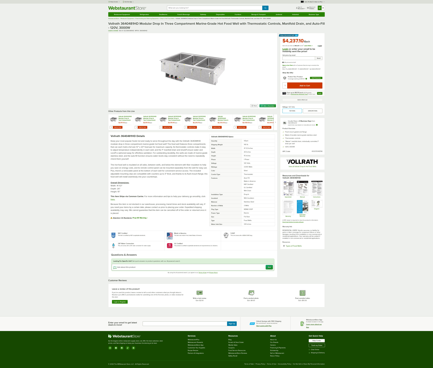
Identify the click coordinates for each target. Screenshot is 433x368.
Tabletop (203, 14)
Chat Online (315, 349)
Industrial (295, 14)
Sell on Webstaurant (277, 353)
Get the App (128, 2)
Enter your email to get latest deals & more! (122, 323)
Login (285, 49)
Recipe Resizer (193, 350)
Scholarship (274, 350)
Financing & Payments (278, 348)
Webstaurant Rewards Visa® (299, 94)
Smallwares (163, 14)
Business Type (314, 14)
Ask (269, 267)
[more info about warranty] (306, 79)
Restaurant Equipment (122, 14)
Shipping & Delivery (318, 353)
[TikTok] (127, 348)
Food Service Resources (237, 350)
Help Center (114, 2)
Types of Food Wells (300, 246)
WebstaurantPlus (193, 339)
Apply (320, 94)
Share (255, 106)
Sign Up (232, 324)
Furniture (238, 14)
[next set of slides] (275, 122)
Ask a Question (269, 106)
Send (318, 58)
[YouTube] (116, 348)
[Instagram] (110, 348)
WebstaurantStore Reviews (237, 353)
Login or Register (120, 302)
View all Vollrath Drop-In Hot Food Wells (302, 166)
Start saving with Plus (264, 326)
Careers (273, 345)
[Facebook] (122, 348)
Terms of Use (202, 272)
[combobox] (214, 8)
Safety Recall (232, 356)
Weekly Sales (232, 345)
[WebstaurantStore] (136, 336)
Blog (229, 339)
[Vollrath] (302, 161)
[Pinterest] (133, 348)
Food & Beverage (183, 14)
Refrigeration (144, 14)
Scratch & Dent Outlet (236, 342)
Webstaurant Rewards (195, 342)
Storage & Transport (258, 14)
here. (113, 199)
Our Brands (274, 342)
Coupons (231, 348)
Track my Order (316, 345)
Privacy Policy (213, 272)
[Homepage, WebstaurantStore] (127, 8)
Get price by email (288, 55)
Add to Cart (117, 127)
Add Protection (316, 78)
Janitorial (279, 14)
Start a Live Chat (287, 65)
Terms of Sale (249, 364)
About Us (273, 339)
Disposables (220, 14)
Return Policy (274, 356)
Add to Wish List (302, 100)
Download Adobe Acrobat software (293, 222)
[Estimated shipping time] (316, 125)
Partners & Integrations (196, 353)
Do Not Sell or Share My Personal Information (309, 364)
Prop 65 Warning (139, 218)
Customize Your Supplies (196, 348)
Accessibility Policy (284, 364)
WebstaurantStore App (195, 345)
